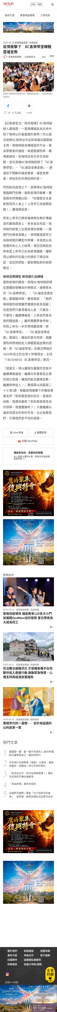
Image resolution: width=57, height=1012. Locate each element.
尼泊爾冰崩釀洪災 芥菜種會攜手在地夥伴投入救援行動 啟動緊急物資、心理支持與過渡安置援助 (27, 672)
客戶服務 (45, 955)
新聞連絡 (29, 951)
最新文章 (10, 15)
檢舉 (52, 55)
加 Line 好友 (16, 432)
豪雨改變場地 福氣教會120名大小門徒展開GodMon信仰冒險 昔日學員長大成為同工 (28, 617)
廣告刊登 (12, 955)
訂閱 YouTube (29, 441)
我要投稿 (45, 951)
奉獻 (39, 4)
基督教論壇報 (27, 15)
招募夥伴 (12, 960)
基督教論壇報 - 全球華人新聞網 (8, 4)
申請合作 (29, 955)
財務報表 (12, 964)
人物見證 (45, 15)
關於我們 (12, 951)
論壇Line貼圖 (11, 982)
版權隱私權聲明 (32, 960)
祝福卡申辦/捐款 (33, 964)
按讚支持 (42, 432)
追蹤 (44, 56)
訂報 (33, 4)
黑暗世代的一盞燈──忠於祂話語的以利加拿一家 (27, 725)
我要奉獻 (18, 458)
